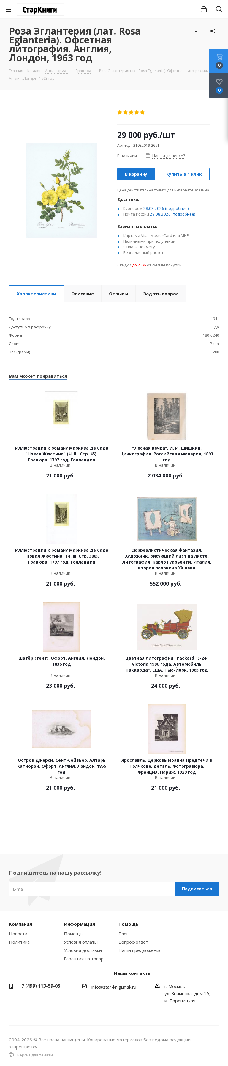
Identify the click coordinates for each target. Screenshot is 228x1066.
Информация (79, 924)
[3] (131, 112)
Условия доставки (83, 950)
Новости (18, 934)
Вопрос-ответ (133, 942)
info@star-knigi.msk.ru (113, 987)
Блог (123, 934)
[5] (142, 112)
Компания (20, 924)
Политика (19, 942)
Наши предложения (140, 950)
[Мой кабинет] (204, 9)
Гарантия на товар (84, 959)
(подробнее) (177, 208)
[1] (120, 112)
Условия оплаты (81, 942)
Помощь (73, 934)
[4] (137, 112)
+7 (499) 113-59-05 (39, 986)
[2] (126, 112)
